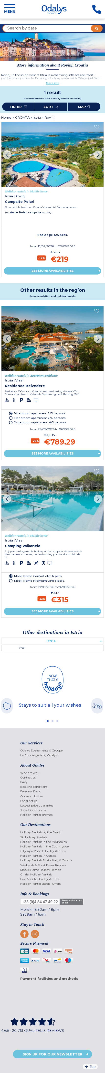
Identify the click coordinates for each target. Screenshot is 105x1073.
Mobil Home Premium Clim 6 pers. (39, 580)
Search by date (22, 28)
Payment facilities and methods (49, 978)
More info (52, 83)
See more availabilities (53, 271)
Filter (16, 107)
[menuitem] (52, 750)
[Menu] (10, 9)
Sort (48, 107)
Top (93, 1066)
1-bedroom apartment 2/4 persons (39, 417)
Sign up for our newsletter (52, 1054)
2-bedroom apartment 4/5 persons (40, 422)
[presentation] (7, 154)
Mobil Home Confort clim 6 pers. (38, 576)
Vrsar (22, 647)
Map (82, 107)
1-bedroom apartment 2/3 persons (39, 413)
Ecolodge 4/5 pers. (52, 235)
